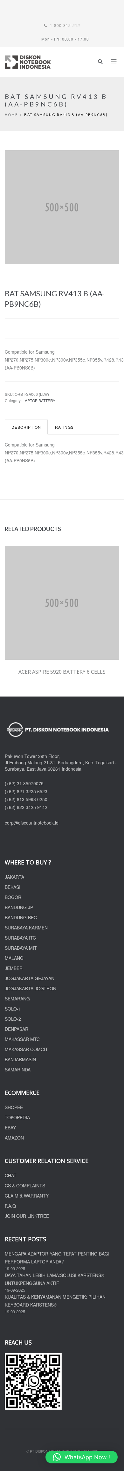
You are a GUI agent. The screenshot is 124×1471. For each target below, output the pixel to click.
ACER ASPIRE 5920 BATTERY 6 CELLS (62, 671)
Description (26, 427)
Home (11, 114)
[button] (81, 1457)
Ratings (64, 427)
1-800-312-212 (64, 25)
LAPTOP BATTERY (39, 400)
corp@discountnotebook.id (32, 822)
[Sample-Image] (62, 210)
